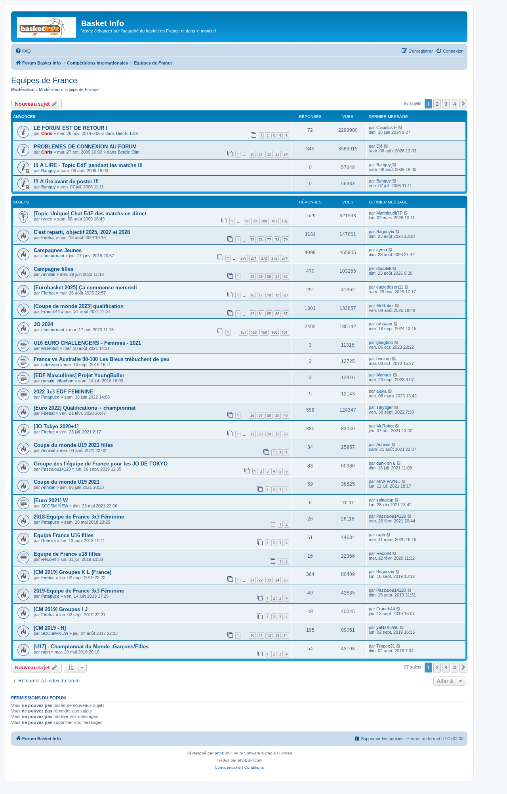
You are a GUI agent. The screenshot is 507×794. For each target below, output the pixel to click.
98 (246, 221)
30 (269, 276)
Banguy (48, 170)
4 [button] (454, 103)
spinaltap (384, 500)
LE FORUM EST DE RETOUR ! (70, 128)
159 (264, 332)
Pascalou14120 (56, 469)
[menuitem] (23, 51)
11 (261, 635)
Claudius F (386, 127)
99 (255, 221)
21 (261, 154)
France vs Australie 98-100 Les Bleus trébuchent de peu (102, 359)
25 (277, 434)
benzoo (383, 358)
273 (274, 258)
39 (277, 415)
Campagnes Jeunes (58, 250)
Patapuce (50, 397)
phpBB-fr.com (250, 760)
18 (269, 295)
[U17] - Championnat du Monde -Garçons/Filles (91, 647)
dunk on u (385, 463)
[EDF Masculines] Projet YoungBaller (79, 375)
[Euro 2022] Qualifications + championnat (84, 408)
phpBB (221, 753)
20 (252, 154)
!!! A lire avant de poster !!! (66, 181)
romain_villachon (57, 380)
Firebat (48, 237)
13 (277, 635)
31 (277, 276)
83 (252, 313)
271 (254, 258)
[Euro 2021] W (51, 500)
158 (254, 332)
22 (269, 154)
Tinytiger (384, 407)
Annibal (48, 274)
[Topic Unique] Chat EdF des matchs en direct (90, 214)
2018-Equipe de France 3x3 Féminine (79, 517)
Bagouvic (385, 231)
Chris (46, 133)
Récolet (48, 540)
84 (261, 313)
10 (252, 635)
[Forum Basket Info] (47, 25)
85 (269, 313)
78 (277, 239)
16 (252, 295)
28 (252, 276)
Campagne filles (53, 269)
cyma (381, 249)
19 (277, 295)
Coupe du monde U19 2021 (66, 482)
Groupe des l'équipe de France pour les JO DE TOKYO (101, 464)
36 (252, 415)
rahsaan (384, 323)
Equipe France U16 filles (63, 535)
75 (252, 239)
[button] (463, 103)
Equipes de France (44, 80)
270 (243, 258)
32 (286, 276)
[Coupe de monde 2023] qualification (79, 306)
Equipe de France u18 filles (67, 554)
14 (286, 635)
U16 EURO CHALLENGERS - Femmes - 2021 (87, 343)
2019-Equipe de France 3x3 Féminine (79, 591)
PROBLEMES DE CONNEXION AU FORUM (85, 147)
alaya (381, 391)
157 (243, 332)
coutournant (52, 255)
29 (261, 276)
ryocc (46, 219)
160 (274, 332)
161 (285, 332)
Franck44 (50, 311)
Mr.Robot (385, 305)
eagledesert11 (389, 287)
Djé (379, 146)
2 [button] (437, 103)
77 (269, 239)
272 (264, 258)
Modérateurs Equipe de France (69, 89)
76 (261, 239)
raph (380, 534)
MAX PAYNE (388, 481)
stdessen (50, 364)
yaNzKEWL (387, 627)
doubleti (383, 268)
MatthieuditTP (389, 213)
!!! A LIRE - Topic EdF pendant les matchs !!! (88, 165)
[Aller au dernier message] (400, 127)
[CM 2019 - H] (50, 628)
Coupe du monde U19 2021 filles (73, 445)
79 (286, 239)
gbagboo (384, 342)
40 (286, 415)
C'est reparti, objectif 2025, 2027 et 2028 (82, 232)
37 (261, 415)
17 (261, 295)
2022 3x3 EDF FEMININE (63, 392)
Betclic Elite (127, 133)
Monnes (384, 374)
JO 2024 (43, 324)
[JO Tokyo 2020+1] (56, 426)
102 (285, 221)
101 (274, 221)
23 (277, 154)
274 (285, 258)
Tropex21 (385, 646)
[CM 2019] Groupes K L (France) (72, 572)
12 (269, 635)
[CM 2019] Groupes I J (61, 609)
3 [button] (445, 103)
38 (269, 415)
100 (264, 221)
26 (286, 434)
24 (286, 154)
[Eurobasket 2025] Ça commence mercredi (85, 288)
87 (286, 313)
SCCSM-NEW (54, 505)
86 (277, 313)
